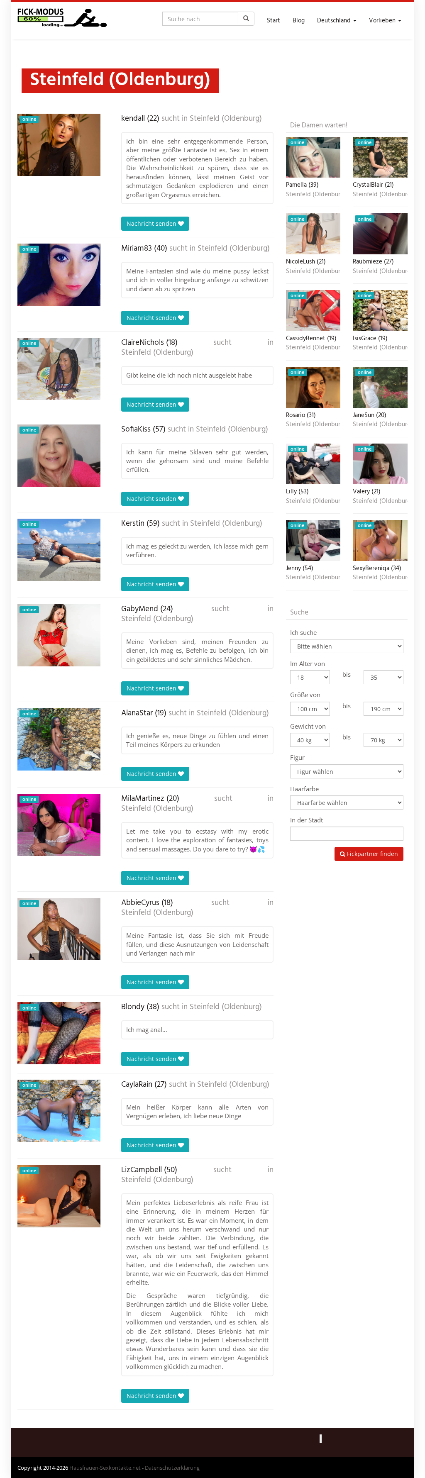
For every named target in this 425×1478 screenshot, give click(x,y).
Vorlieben (383, 21)
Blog (299, 21)
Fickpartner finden (371, 854)
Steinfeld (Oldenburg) (226, 119)
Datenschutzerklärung (172, 1467)
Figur (297, 757)
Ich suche (303, 632)
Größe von (305, 694)
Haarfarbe (304, 789)
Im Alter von (307, 663)
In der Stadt (306, 820)
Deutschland (334, 21)
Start (273, 21)
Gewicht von (308, 726)
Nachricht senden (152, 223)
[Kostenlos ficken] (62, 20)
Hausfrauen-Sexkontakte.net (105, 1467)
